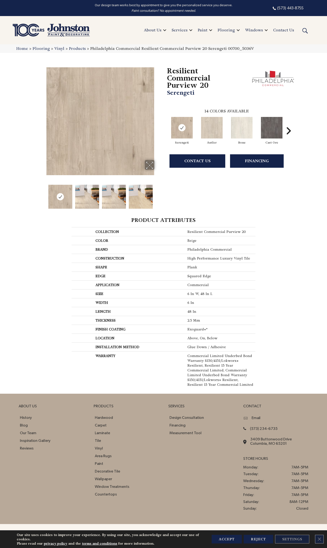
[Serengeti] (182, 128)
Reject (258, 539)
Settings (292, 539)
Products (77, 48)
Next (157, 194)
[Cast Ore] (272, 128)
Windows (254, 30)
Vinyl (59, 48)
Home (22, 48)
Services (179, 30)
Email (256, 418)
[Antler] (212, 128)
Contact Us (283, 30)
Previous (43, 194)
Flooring (226, 30)
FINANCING (257, 160)
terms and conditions (99, 543)
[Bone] (242, 128)
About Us (152, 30)
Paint (202, 30)
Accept (227, 539)
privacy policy (55, 543)
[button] (164, 30)
